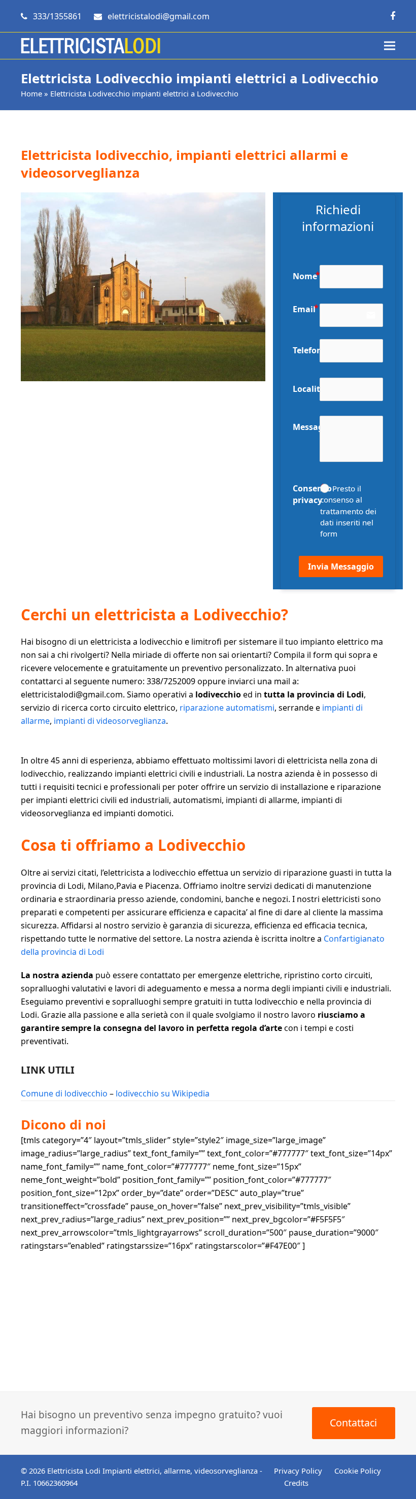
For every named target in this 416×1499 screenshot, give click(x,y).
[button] (389, 46)
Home (31, 93)
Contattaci (353, 1422)
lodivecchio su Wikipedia (163, 1093)
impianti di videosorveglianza (110, 720)
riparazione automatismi (227, 707)
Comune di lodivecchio (64, 1093)
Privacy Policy (298, 1470)
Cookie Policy (357, 1470)
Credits (296, 1483)
